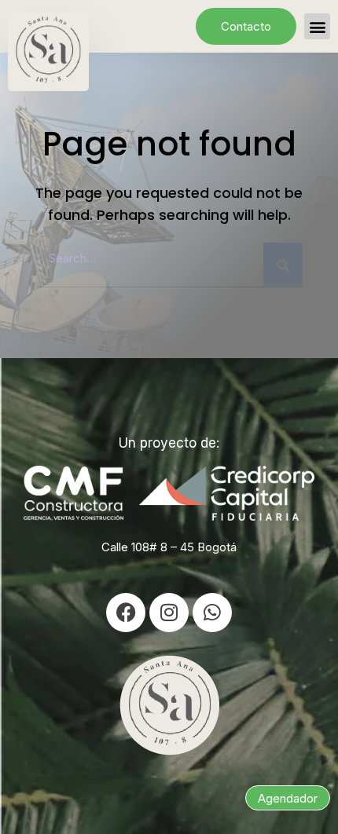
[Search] (283, 265)
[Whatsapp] (212, 612)
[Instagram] (169, 612)
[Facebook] (125, 612)
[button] (317, 26)
